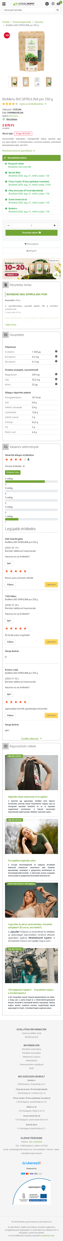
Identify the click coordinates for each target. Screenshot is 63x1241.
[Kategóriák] (4, 4)
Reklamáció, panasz (31, 1057)
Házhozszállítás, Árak (31, 1033)
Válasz (10, 584)
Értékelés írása (12, 472)
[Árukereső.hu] (31, 1164)
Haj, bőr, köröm (14, 756)
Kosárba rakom (30, 232)
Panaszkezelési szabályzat (31, 1064)
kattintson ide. (49, 1235)
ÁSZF (31, 1068)
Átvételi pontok (31, 1037)
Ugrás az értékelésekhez (32, 104)
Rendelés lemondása (31, 1053)
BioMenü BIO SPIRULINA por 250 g (21, 542)
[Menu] (47, 4)
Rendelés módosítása (31, 1049)
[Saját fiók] (53, 3)
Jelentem (51, 584)
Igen (9, 563)
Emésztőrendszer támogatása (21, 884)
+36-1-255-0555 (35, 1142)
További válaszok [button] (30, 738)
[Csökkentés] (8, 225)
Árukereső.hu (31, 1168)
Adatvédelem (31, 1060)
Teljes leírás (10, 325)
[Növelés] (54, 225)
